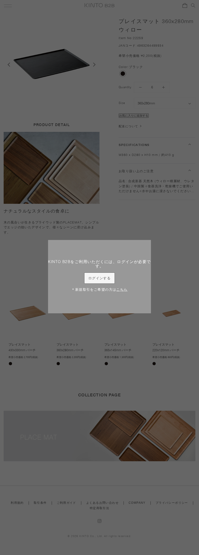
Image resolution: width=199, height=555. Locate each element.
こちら (121, 289)
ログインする (99, 278)
